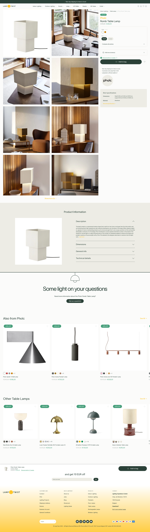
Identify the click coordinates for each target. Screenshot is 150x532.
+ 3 (63, 373)
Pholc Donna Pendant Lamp (59, 377)
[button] (26, 32)
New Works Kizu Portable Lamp (12, 445)
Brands (85, 6)
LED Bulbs (76, 6)
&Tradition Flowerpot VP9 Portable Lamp (87, 445)
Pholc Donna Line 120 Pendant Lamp (110, 377)
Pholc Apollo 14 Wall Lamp (10, 377)
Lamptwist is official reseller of (109, 73)
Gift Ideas (93, 6)
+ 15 (51, 441)
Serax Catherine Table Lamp (120, 445)
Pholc (103, 18)
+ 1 (14, 373)
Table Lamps (113, 11)
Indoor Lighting (37, 6)
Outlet (101, 6)
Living (67, 6)
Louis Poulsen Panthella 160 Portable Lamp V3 (52, 445)
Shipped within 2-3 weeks (27, 470)
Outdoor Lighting (50, 6)
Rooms (60, 6)
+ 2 (14, 441)
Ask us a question (75, 301)
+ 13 (87, 441)
